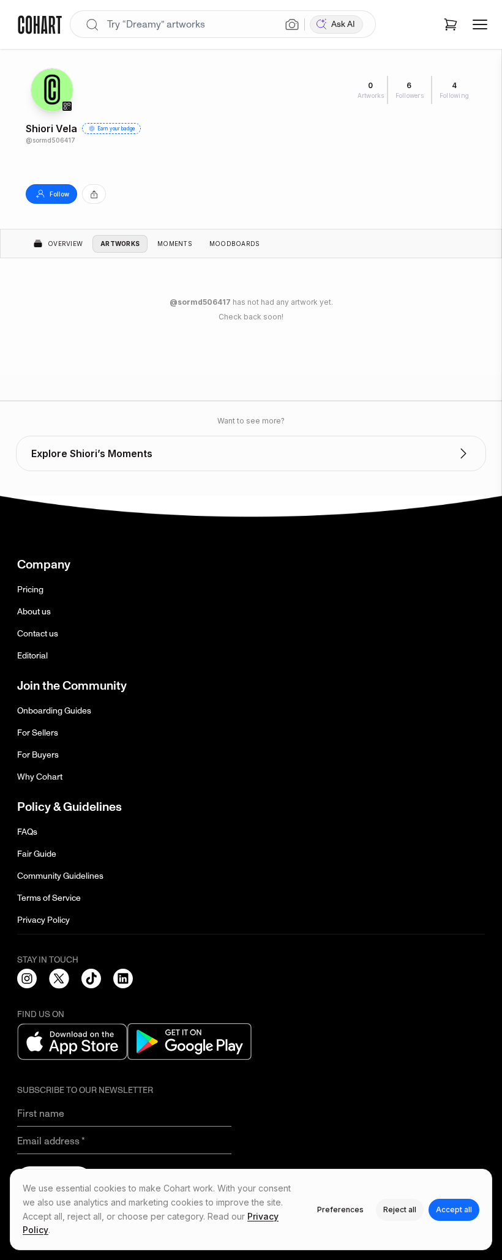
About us (34, 611)
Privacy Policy (43, 920)
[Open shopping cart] (450, 24)
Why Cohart (39, 777)
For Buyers (38, 755)
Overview (65, 243)
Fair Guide (36, 854)
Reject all (399, 1209)
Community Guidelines (60, 876)
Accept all (454, 1209)
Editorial (32, 656)
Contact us (37, 633)
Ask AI (343, 24)
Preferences (340, 1209)
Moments (174, 243)
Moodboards (234, 243)
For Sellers (37, 733)
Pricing (30, 589)
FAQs (27, 832)
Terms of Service (49, 898)
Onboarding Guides (54, 711)
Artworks (120, 243)
